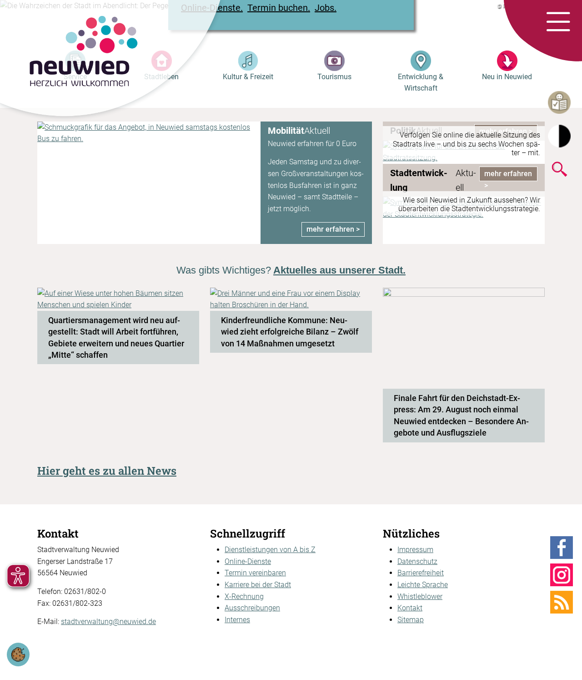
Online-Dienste (248, 561)
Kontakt (409, 608)
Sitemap (410, 619)
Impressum (415, 549)
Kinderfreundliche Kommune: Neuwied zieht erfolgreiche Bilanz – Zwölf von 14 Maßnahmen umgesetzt (289, 331)
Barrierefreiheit (420, 572)
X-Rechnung (244, 596)
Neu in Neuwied (507, 76)
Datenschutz (417, 561)
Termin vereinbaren (255, 572)
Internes (237, 619)
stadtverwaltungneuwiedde (108, 621)
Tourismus (334, 76)
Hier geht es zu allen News (106, 470)
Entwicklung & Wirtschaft (420, 82)
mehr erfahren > (333, 229)
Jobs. (325, 7)
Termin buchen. (278, 7)
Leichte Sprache (422, 584)
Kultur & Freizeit (248, 76)
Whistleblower (419, 596)
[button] (558, 22)
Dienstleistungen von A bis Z (270, 549)
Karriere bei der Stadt (258, 584)
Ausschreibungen (252, 608)
